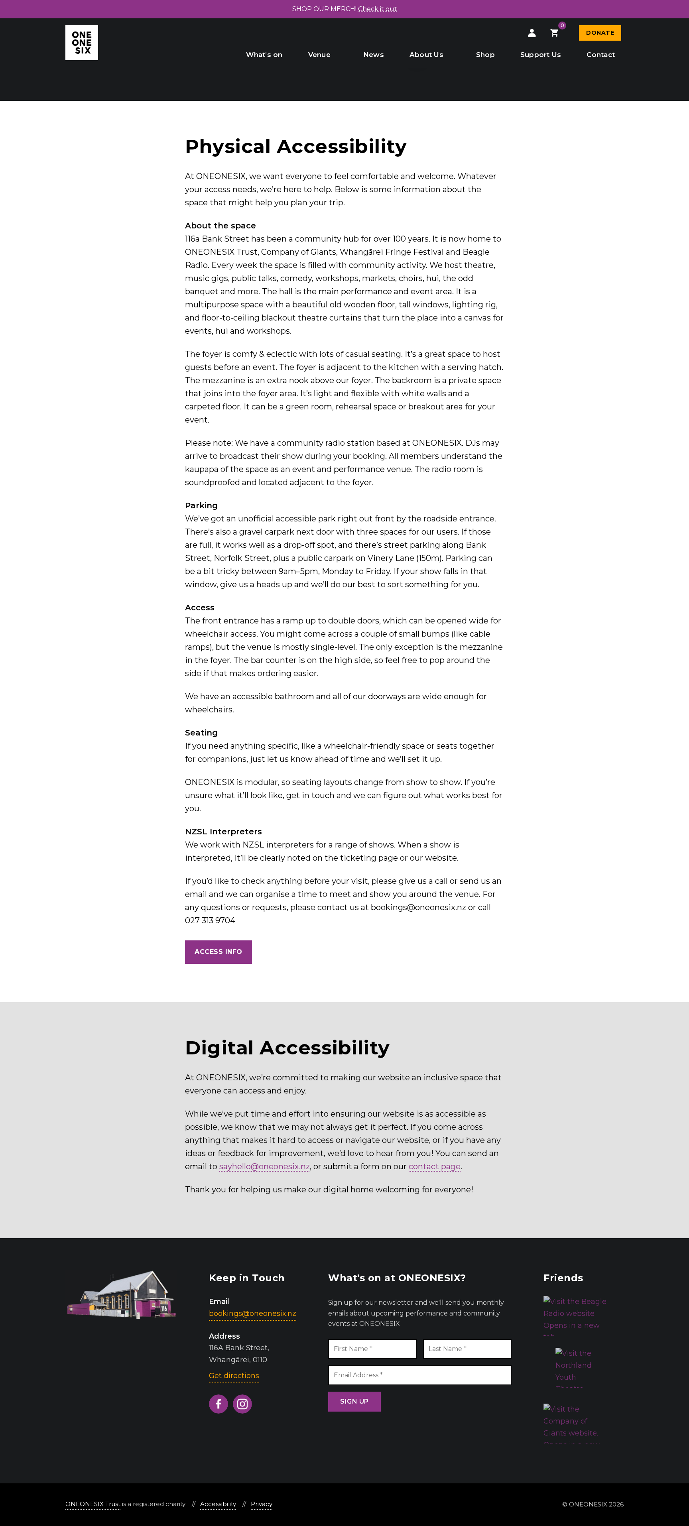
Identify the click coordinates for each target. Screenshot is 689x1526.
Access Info (218, 952)
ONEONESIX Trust (92, 1504)
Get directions (234, 1375)
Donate (600, 32)
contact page (435, 1166)
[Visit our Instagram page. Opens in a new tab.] (242, 1404)
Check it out (377, 9)
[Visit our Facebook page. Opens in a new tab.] (218, 1404)
